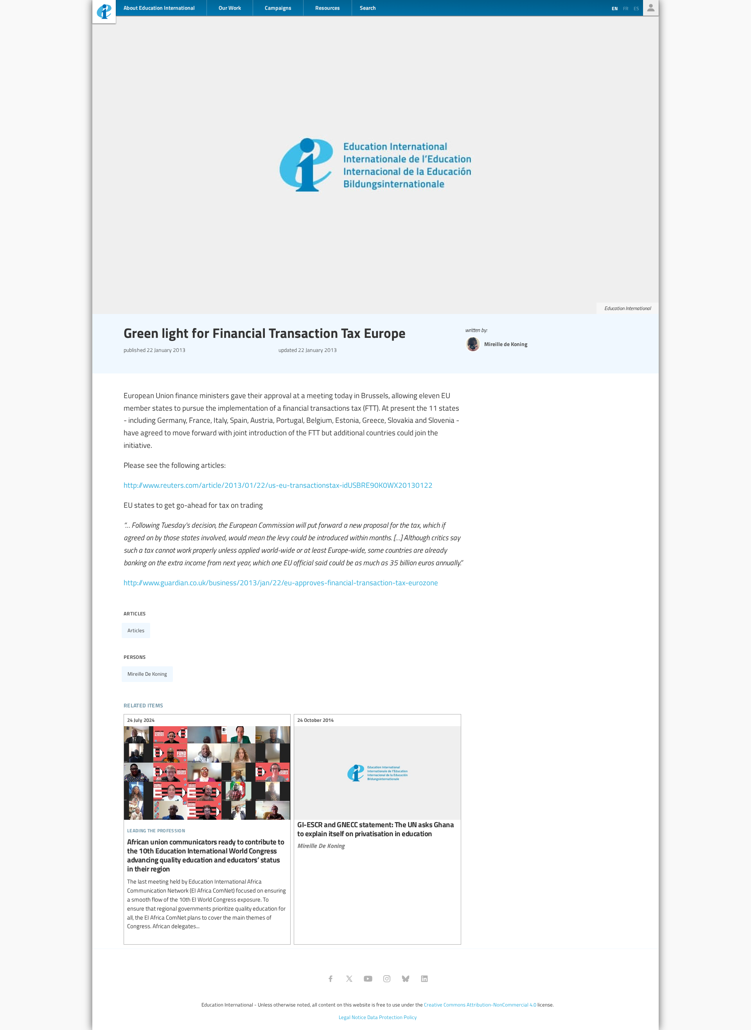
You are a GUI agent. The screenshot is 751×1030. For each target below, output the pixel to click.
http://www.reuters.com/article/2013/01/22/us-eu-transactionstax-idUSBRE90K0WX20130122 (278, 485)
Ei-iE (104, 12)
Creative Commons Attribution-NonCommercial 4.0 (480, 1004)
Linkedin (424, 978)
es (636, 8)
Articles (136, 630)
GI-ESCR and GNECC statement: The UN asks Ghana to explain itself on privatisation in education (377, 783)
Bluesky (405, 978)
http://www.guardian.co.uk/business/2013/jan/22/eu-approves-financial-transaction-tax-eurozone (281, 582)
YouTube (368, 978)
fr (625, 8)
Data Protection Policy (392, 1017)
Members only (651, 8)
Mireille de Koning (147, 673)
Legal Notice (352, 1017)
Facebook (330, 978)
